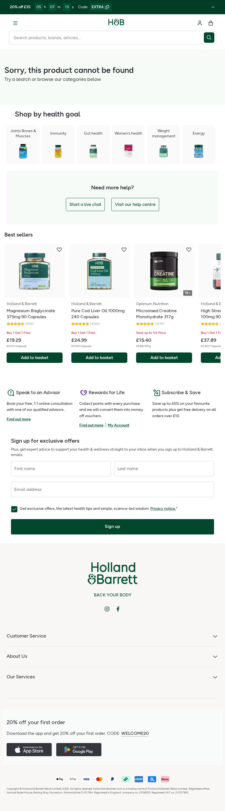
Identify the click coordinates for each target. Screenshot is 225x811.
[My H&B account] (199, 23)
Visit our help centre (135, 204)
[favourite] (59, 249)
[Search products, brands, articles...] (210, 37)
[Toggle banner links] (213, 7)
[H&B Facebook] (118, 609)
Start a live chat (85, 204)
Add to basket (34, 357)
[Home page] (116, 23)
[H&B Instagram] (107, 609)
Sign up (112, 526)
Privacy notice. (163, 508)
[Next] (216, 270)
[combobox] (106, 37)
